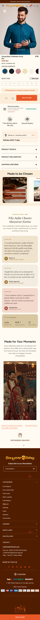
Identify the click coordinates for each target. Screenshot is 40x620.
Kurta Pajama (7, 486)
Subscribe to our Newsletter (20, 463)
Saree (4, 511)
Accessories (6, 518)
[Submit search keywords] (27, 6)
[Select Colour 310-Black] (12, 72)
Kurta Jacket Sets (8, 490)
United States (21, 574)
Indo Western (7, 500)
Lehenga (5, 507)
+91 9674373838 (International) (13, 553)
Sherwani (6, 504)
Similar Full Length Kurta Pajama (12, 425)
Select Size (6, 78)
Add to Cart (26, 98)
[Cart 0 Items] (37, 6)
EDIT (33, 135)
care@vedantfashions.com (11, 547)
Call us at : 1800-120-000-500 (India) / (15, 550)
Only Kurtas (6, 493)
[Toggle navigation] (3, 6)
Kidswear (5, 515)
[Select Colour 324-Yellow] (25, 72)
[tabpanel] (20, 31)
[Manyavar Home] (15, 6)
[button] (30, 6)
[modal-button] (20, 108)
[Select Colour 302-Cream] (32, 72)
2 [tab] (17, 49)
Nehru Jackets (7, 497)
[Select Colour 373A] (18, 72)
